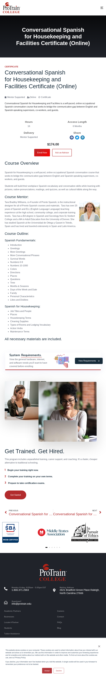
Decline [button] (59, 670)
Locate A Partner (11, 622)
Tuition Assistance (12, 634)
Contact (60, 617)
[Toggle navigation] (86, 7)
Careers (60, 611)
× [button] (99, 645)
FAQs (59, 622)
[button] (72, 138)
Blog (59, 628)
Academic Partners (12, 611)
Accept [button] (47, 670)
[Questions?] (28, 602)
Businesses (9, 617)
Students (8, 628)
